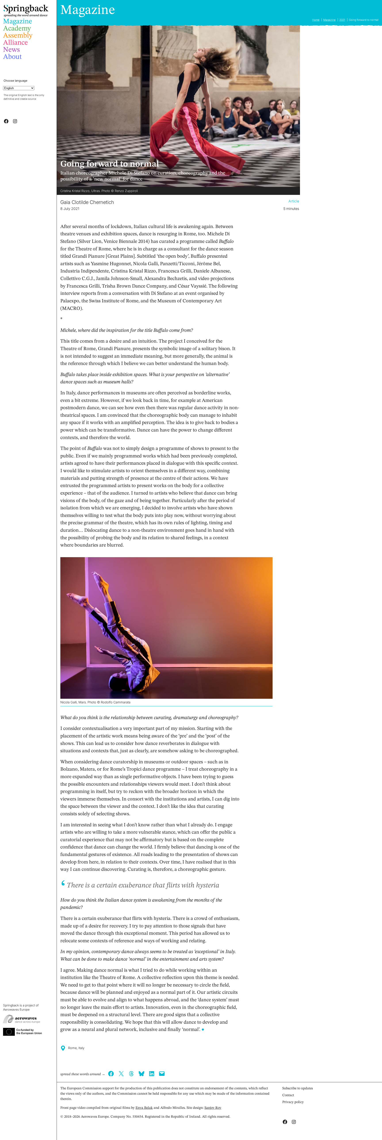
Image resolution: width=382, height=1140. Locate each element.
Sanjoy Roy (212, 1108)
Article (293, 201)
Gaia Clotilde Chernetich (87, 202)
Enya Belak (144, 1108)
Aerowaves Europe (16, 1009)
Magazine (87, 10)
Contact (288, 1095)
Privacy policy (293, 1102)
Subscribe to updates (297, 1088)
